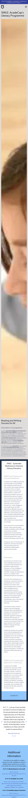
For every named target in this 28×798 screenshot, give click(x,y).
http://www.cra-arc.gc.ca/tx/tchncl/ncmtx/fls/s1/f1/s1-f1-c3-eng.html (14, 795)
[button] (26, 7)
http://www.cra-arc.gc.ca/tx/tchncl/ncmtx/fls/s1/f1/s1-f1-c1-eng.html (14, 773)
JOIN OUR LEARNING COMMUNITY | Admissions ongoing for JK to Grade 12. (14, 2)
